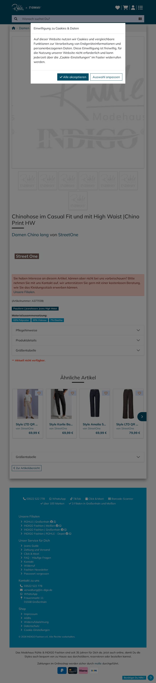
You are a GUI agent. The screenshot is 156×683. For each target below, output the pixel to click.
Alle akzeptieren (74, 77)
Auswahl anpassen (106, 77)
